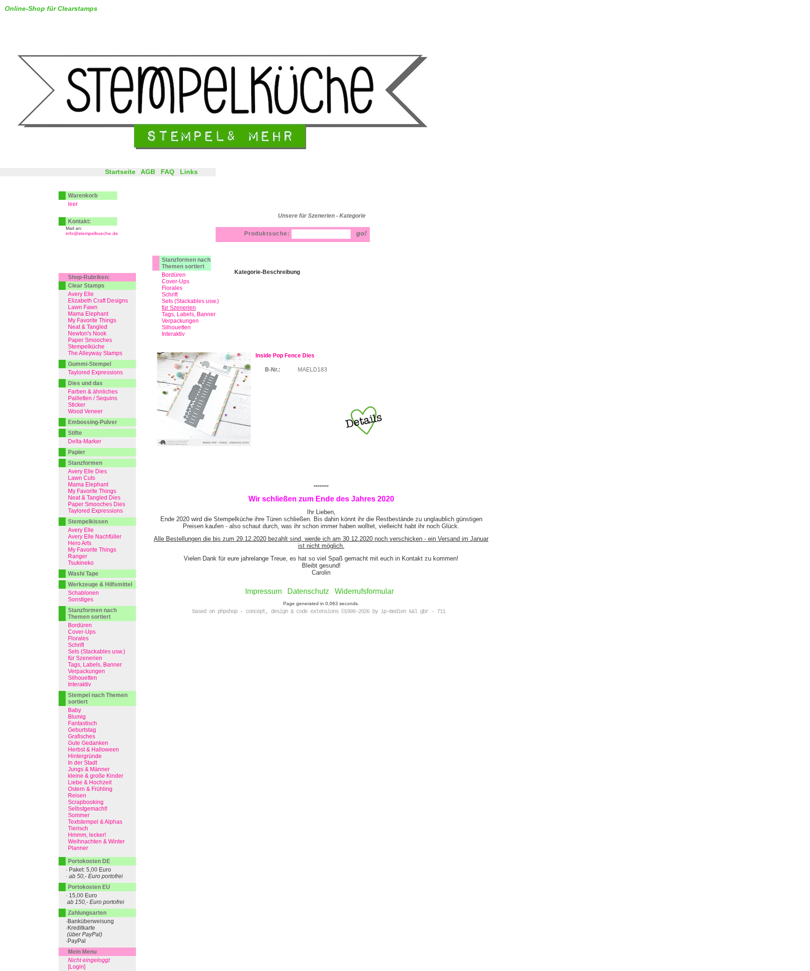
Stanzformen (85, 463)
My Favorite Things (92, 320)
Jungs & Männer (89, 769)
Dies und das (85, 383)
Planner (78, 848)
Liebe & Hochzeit (90, 782)
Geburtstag (82, 730)
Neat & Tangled (87, 327)
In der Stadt (82, 762)
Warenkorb (83, 195)
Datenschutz (308, 591)
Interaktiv (173, 334)
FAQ (167, 171)
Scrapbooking (86, 802)
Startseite (120, 171)
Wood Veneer (85, 411)
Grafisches (81, 736)
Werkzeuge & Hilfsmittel (100, 584)
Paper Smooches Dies (96, 504)
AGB (148, 171)
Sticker (76, 405)
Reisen (77, 795)
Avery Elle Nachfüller (94, 536)
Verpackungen (180, 321)
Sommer (79, 815)
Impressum (263, 591)
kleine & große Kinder (95, 776)
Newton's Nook (87, 333)
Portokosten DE (89, 861)
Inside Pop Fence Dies (285, 355)
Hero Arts (79, 543)
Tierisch (78, 828)
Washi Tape (83, 573)
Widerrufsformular (364, 591)
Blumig (77, 716)
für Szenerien (85, 658)
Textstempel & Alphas (95, 822)
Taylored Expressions (95, 372)
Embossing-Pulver (92, 422)
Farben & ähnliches (93, 391)
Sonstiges (80, 599)
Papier (76, 452)
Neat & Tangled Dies (94, 497)
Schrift (170, 294)
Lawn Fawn (83, 307)
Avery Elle (81, 294)
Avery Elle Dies (87, 471)
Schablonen (83, 593)
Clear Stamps (86, 285)
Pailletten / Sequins (92, 398)
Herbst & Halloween (93, 749)
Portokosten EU (89, 887)
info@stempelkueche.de (92, 233)
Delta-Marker (84, 441)
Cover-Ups (175, 281)
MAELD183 (312, 369)
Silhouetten (176, 327)
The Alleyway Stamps (95, 353)
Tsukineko (81, 563)
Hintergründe (85, 756)
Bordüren (174, 275)
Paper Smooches (90, 340)
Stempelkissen (88, 521)
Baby (74, 710)
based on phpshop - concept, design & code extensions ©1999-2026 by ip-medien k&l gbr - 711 (318, 611)
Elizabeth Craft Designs (98, 300)
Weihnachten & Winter (96, 841)
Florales (172, 288)
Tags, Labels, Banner (189, 314)
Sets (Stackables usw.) (190, 301)
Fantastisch (82, 723)
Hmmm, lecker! (87, 835)
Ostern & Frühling (90, 789)
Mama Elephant (88, 314)
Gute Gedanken (88, 743)
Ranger (77, 556)
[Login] (76, 966)
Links (189, 171)
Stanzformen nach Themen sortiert (186, 263)
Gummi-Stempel (89, 364)
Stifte (75, 433)
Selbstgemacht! (87, 808)
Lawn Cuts (81, 478)
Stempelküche (86, 346)
